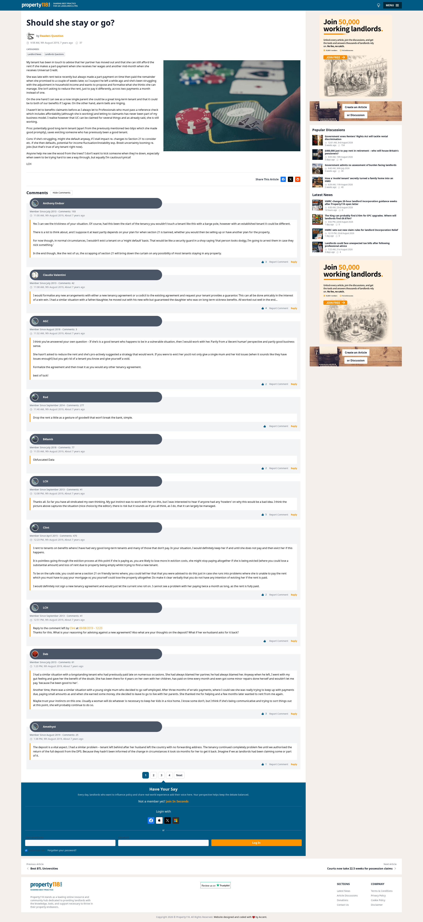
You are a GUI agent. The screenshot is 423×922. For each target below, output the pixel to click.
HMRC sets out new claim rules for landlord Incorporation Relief (361, 230)
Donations (342, 900)
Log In (256, 843)
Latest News (343, 890)
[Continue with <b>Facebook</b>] (151, 820)
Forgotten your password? (62, 850)
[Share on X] (290, 179)
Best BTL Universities (44, 868)
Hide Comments (61, 192)
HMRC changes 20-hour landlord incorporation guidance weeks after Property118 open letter (361, 203)
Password (123, 837)
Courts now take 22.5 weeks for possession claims (360, 868)
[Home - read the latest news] (198, 5)
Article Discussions (347, 895)
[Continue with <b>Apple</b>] (159, 820)
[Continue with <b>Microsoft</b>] (176, 820)
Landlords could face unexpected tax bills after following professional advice (357, 245)
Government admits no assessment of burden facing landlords (360, 165)
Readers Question (51, 36)
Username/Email (34, 837)
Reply (294, 261)
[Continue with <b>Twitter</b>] (167, 820)
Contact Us (343, 904)
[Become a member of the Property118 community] (355, 57)
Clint (72, 628)
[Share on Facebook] (283, 179)
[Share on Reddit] (297, 179)
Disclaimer (377, 904)
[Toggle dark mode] (378, 5)
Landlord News (34, 54)
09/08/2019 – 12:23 (90, 628)
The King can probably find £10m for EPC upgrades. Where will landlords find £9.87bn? (360, 217)
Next (179, 775)
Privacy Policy (378, 895)
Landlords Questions (54, 54)
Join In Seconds (177, 801)
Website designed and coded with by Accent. (240, 917)
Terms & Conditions (382, 890)
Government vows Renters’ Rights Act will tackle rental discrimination (356, 138)
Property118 (183, 917)
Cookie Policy (378, 900)
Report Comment (278, 261)
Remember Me (37, 850)
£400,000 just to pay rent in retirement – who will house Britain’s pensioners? (362, 152)
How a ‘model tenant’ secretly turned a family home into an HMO (359, 180)
